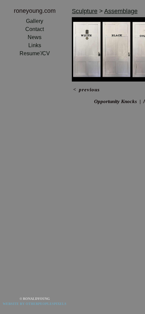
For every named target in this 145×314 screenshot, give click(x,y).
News (34, 37)
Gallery (34, 21)
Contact (34, 29)
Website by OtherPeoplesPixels (34, 304)
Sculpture (84, 11)
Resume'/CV (35, 53)
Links (34, 45)
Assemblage (121, 11)
